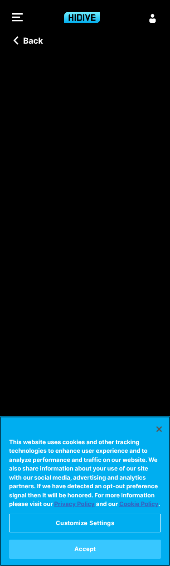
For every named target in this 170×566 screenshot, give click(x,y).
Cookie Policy (138, 504)
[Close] (159, 429)
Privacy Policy (74, 504)
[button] (17, 18)
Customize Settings (85, 522)
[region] (85, 491)
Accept (85, 548)
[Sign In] (152, 18)
